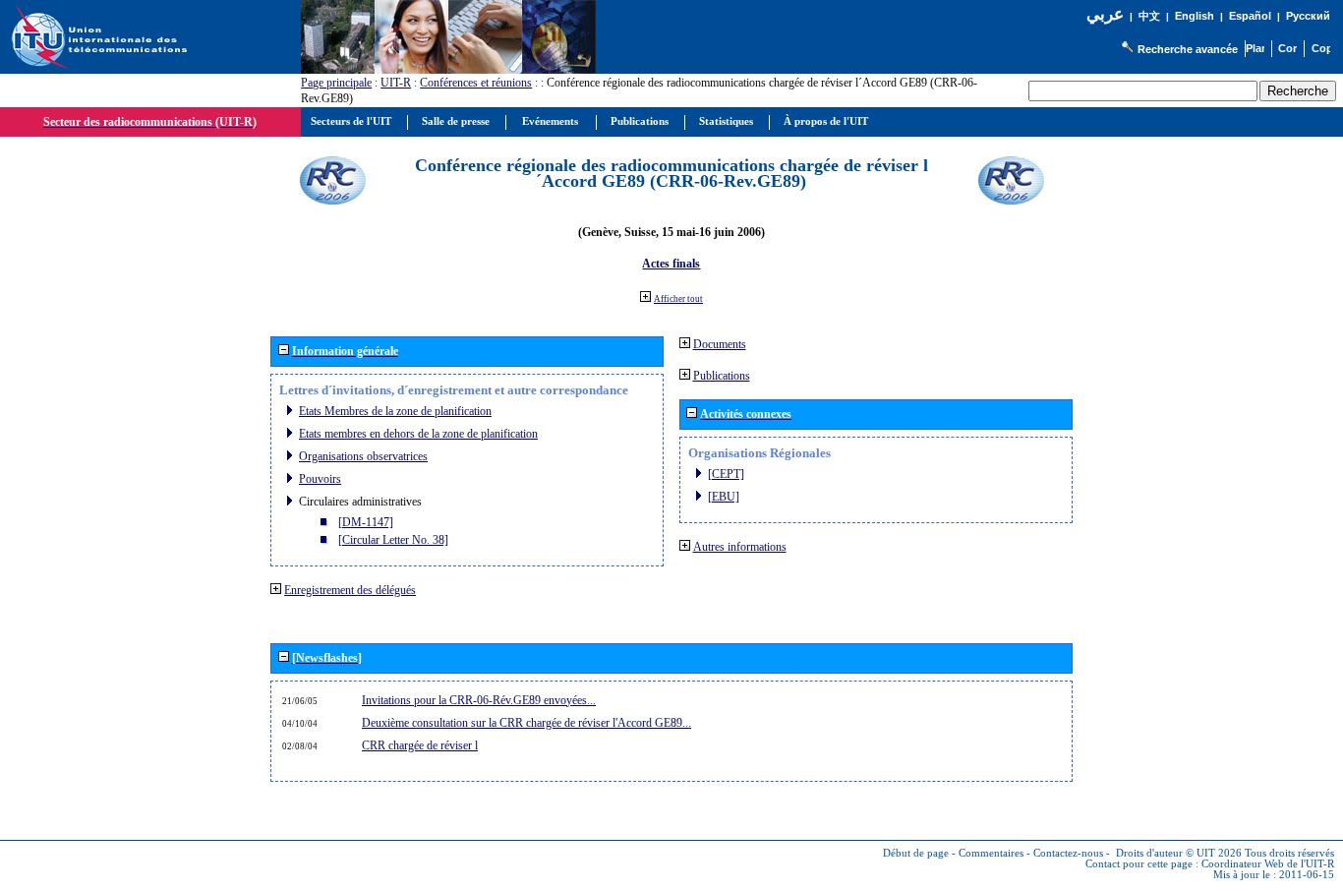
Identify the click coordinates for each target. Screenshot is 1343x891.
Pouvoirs (320, 479)
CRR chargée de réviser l (420, 745)
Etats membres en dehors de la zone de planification (418, 434)
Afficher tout (678, 299)
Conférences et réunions (476, 82)
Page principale (336, 82)
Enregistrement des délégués (350, 590)
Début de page (916, 853)
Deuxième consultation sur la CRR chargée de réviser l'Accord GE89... (526, 723)
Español (1250, 16)
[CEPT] (726, 474)
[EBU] (723, 497)
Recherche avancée (1188, 49)
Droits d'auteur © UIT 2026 (1179, 853)
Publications (721, 376)
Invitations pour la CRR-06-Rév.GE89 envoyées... (479, 700)
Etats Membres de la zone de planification (395, 411)
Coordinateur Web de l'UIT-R (1267, 864)
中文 (1149, 16)
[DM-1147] (365, 522)
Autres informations (740, 547)
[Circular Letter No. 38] (393, 540)
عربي (1105, 14)
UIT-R (395, 82)
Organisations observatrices (363, 456)
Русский (1308, 16)
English (1194, 16)
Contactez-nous (1068, 853)
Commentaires (991, 853)
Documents (719, 344)
